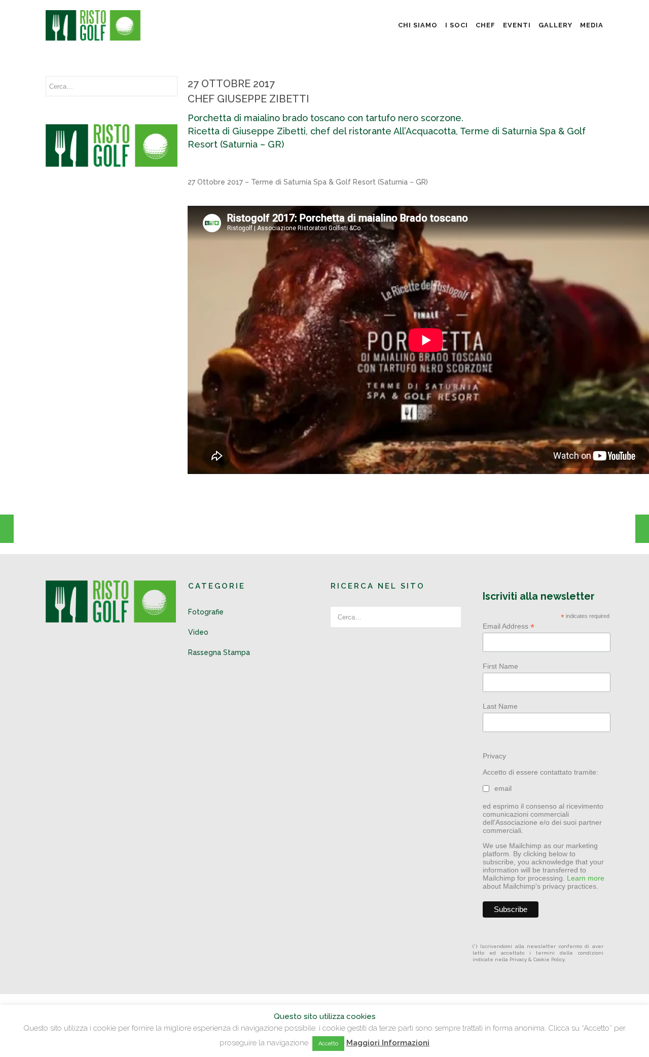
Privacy (494, 756)
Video (198, 632)
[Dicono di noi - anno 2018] (7, 529)
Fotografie (206, 612)
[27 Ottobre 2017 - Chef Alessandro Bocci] (642, 529)
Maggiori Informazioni (387, 1042)
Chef (485, 25)
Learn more (585, 878)
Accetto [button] (328, 1043)
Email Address (508, 626)
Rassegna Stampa (219, 652)
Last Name (500, 706)
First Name (500, 666)
